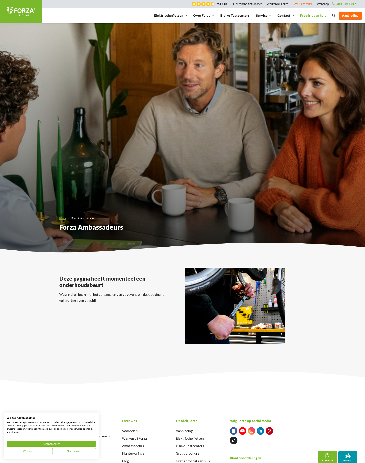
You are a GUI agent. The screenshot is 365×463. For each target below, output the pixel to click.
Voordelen (130, 431)
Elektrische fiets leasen (247, 4)
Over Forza (201, 15)
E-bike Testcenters (235, 15)
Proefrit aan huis (313, 15)
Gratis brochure (303, 4)
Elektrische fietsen (168, 15)
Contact (283, 15)
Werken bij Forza (277, 4)
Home (62, 218)
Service (261, 15)
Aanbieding (184, 431)
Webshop (323, 4)
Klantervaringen (134, 453)
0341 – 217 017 (346, 4)
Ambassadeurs (133, 446)
